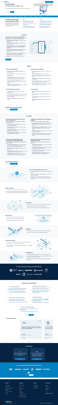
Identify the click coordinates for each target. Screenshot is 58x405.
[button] (2, 2)
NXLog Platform (7, 385)
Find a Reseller (35, 385)
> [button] (50, 341)
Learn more (9, 337)
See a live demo (8, 59)
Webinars (20, 391)
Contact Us (47, 389)
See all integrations (29, 277)
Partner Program (35, 386)
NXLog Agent (7, 386)
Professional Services (8, 391)
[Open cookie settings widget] (1, 404)
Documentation (21, 385)
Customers (35, 16)
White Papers (21, 388)
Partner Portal (35, 388)
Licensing (6, 392)
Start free (7, 109)
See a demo (13, 109)
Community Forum (22, 395)
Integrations (26, 16)
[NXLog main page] (6, 2)
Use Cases (15, 16)
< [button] (7, 341)
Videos (20, 389)
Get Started (30, 16)
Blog (20, 386)
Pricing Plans (41, 16)
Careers (47, 386)
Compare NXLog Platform (23, 396)
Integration (6, 389)
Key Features (20, 16)
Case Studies (21, 392)
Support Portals (48, 388)
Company (47, 385)
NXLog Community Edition (9, 388)
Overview (6, 16)
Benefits (11, 16)
